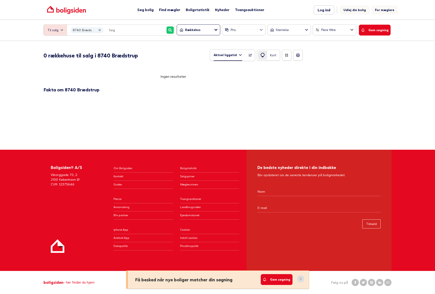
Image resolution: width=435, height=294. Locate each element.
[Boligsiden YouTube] (388, 282)
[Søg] (170, 30)
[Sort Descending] (250, 55)
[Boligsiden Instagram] (371, 282)
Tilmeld (371, 224)
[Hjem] (57, 246)
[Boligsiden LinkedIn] (379, 282)
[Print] (298, 55)
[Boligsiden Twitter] (363, 282)
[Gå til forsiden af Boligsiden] (66, 10)
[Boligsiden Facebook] (355, 282)
